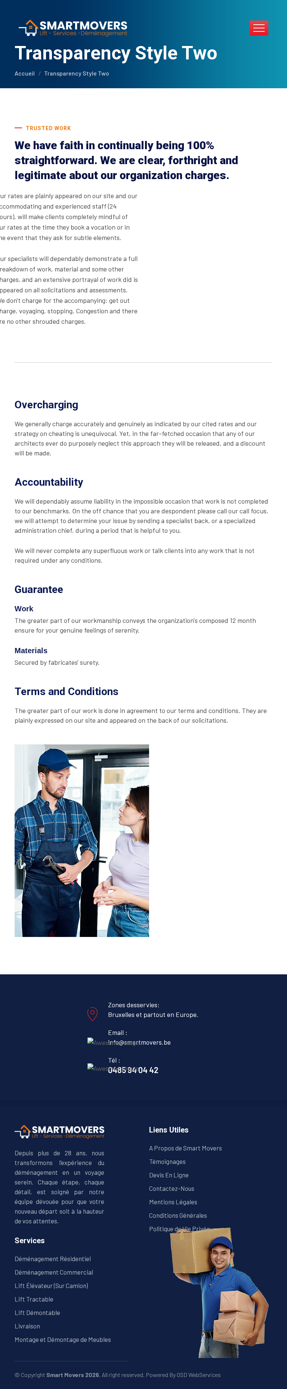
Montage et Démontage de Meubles (63, 1339)
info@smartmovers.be (139, 1042)
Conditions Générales (178, 1215)
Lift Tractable (34, 1299)
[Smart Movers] (73, 27)
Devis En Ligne (169, 1175)
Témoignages (167, 1161)
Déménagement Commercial (54, 1272)
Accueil (25, 73)
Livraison (27, 1326)
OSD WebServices (199, 1374)
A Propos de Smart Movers (185, 1148)
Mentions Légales (173, 1201)
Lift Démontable (37, 1312)
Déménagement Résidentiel (53, 1258)
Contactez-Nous (171, 1188)
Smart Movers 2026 (72, 1374)
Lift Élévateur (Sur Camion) (51, 1285)
